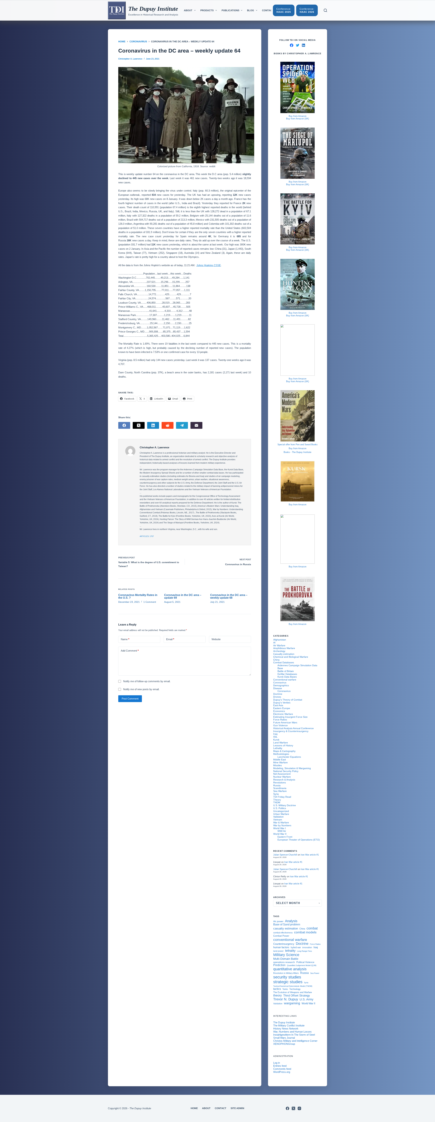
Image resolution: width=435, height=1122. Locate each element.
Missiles (277, 765)
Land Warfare (280, 742)
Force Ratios (280, 719)
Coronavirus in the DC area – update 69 (182, 596)
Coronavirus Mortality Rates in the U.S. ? (137, 596)
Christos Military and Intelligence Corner (295, 1040)
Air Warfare (279, 645)
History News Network (285, 1028)
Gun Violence (280, 725)
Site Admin (237, 1108)
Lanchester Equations (289, 756)
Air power (278, 921)
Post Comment (130, 698)
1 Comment (149, 602)
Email (170, 639)
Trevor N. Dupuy (285, 999)
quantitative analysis (290, 969)
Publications (230, 10)
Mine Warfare (280, 762)
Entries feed (279, 1065)
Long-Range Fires (304, 951)
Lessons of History (283, 745)
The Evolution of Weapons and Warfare (292, 992)
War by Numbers (282, 825)
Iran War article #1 (310, 854)
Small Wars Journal (284, 1037)
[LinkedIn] (153, 425)
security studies (287, 977)
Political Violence (305, 962)
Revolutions (279, 782)
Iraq (275, 734)
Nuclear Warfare (282, 776)
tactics (277, 988)
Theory (277, 799)
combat (312, 928)
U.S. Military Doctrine (284, 805)
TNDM (276, 802)
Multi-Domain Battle (285, 958)
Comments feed (282, 1068)
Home (194, 1108)
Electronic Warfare (283, 714)
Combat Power (281, 935)
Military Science (286, 955)
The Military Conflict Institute (288, 1025)
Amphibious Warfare (284, 648)
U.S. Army (306, 999)
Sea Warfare (280, 791)
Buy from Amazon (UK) (297, 118)
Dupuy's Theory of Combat (287, 699)
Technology (295, 989)
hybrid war (296, 947)
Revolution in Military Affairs (286, 973)
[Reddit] (167, 425)
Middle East (279, 759)
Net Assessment (282, 773)
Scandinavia (279, 788)
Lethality (277, 748)
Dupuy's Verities (281, 702)
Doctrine (277, 694)
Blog (250, 10)
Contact (268, 10)
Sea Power (314, 973)
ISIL (275, 736)
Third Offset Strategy (296, 995)
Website (216, 639)
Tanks (285, 989)
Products (207, 10)
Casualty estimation (283, 654)
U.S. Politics (279, 808)
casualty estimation (285, 928)
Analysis (291, 921)
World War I (279, 828)
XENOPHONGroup (284, 1043)
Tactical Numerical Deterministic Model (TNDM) (292, 986)
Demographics (281, 685)
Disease (277, 688)
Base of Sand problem (286, 924)
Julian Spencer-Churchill (285, 854)
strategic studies (287, 981)
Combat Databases (283, 662)
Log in (276, 1062)
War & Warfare (281, 822)
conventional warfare (290, 940)
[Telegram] (182, 425)
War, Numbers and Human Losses (292, 1031)
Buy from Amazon (297, 116)
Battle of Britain (285, 671)
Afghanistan (279, 639)
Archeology (279, 651)
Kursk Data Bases (287, 676)
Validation (278, 816)
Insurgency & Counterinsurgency (290, 731)
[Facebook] (124, 425)
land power (278, 951)
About (188, 10)
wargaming (292, 1003)
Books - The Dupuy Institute (297, 452)
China (276, 659)
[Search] (325, 10)
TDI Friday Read (282, 796)
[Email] (196, 425)
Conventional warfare (284, 679)
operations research (284, 962)
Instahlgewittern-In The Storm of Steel (294, 1034)
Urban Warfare (281, 814)
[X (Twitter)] (139, 425)
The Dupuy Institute (153, 8)
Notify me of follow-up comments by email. (146, 681)
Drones (277, 696)
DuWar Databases (287, 674)
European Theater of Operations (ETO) (298, 839)
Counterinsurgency (283, 943)
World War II (279, 834)
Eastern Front (284, 836)
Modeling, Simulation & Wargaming (292, 768)
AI (274, 642)
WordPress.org (281, 1071)
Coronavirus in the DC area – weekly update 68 (228, 596)
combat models (305, 932)
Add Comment (130, 650)
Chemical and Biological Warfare (290, 656)
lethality (290, 950)
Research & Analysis (284, 779)
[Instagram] (299, 1108)
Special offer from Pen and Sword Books (297, 444)
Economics (279, 711)
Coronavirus (279, 682)
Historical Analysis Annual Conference (293, 728)
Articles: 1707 (147, 536)
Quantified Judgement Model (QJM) (301, 965)
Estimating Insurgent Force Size (290, 717)
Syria (276, 794)
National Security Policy (285, 771)
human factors (281, 947)
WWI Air (281, 831)
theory (277, 995)
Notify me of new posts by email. (141, 689)
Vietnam (277, 819)
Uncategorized (281, 811)
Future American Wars (285, 722)
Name (125, 639)
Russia (277, 785)
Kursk (276, 739)
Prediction (279, 965)
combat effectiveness (283, 933)
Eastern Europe (281, 708)
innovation (307, 947)
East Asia (278, 705)
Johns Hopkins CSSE (208, 265)
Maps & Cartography (284, 751)
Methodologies (281, 754)
